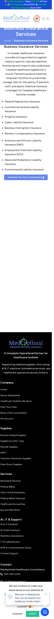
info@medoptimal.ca (15, 581)
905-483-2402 (12, 574)
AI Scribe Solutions (10, 530)
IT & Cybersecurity (10, 541)
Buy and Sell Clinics (10, 510)
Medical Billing (7, 486)
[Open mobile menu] (48, 19)
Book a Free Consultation (13, 412)
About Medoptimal (10, 395)
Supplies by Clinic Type (12, 441)
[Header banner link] (26, 4)
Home (7, 40)
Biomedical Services (10, 480)
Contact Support (9, 553)
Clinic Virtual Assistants (12, 492)
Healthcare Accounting (12, 504)
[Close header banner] (48, 4)
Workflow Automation (11, 536)
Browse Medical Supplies (13, 435)
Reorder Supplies (9, 446)
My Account (6, 418)
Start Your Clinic (8, 407)
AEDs (3, 452)
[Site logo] (16, 18)
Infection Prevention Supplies (15, 458)
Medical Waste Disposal (12, 498)
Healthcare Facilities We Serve (16, 401)
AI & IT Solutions (9, 524)
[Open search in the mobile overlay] (43, 18)
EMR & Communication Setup (15, 547)
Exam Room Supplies (11, 464)
